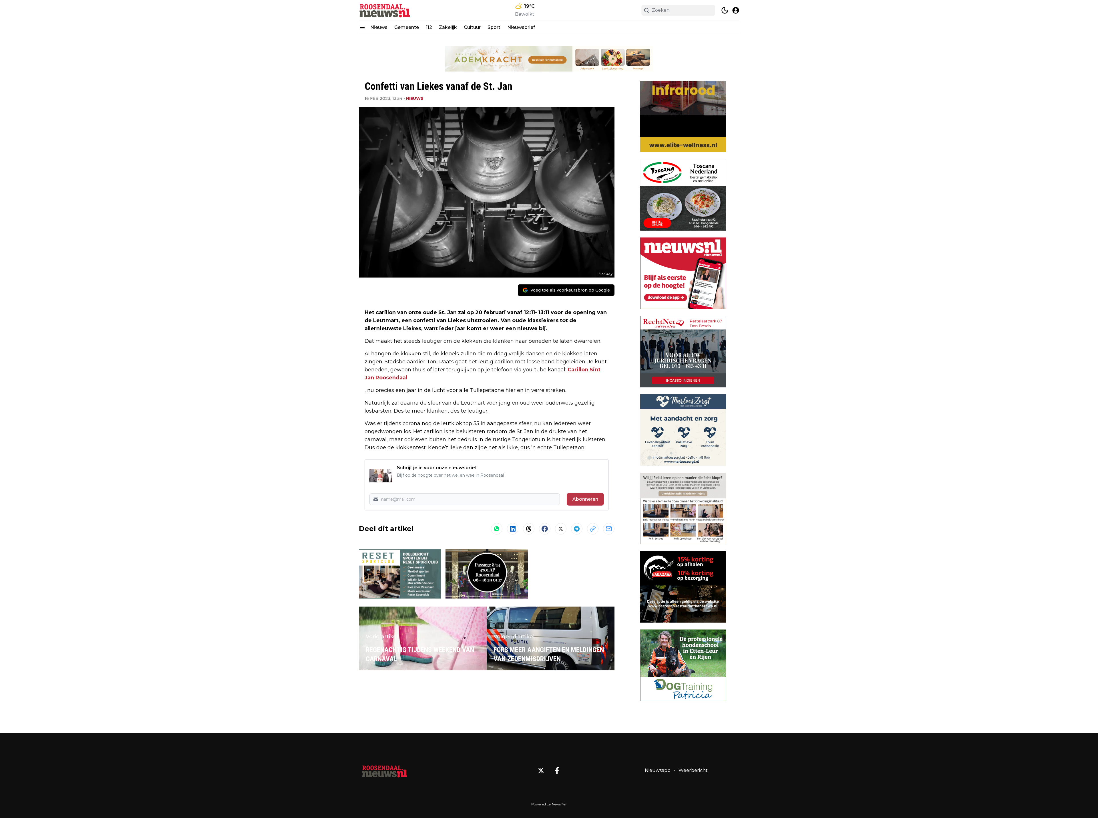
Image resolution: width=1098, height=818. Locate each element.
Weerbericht (693, 770)
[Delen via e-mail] (608, 528)
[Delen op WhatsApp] (496, 528)
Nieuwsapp (658, 770)
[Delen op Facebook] (544, 528)
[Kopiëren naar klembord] (592, 528)
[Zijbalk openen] (362, 27)
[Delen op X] (560, 528)
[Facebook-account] (557, 770)
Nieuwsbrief (521, 27)
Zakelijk (448, 27)
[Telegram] (576, 528)
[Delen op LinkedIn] (512, 528)
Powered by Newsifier (549, 804)
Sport (494, 27)
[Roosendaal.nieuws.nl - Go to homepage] (384, 770)
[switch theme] (725, 10)
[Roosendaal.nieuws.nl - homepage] (384, 10)
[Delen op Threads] (528, 528)
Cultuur (472, 27)
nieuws (414, 98)
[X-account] (541, 770)
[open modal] (735, 10)
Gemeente (406, 27)
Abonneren (585, 499)
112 (429, 27)
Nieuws (378, 27)
